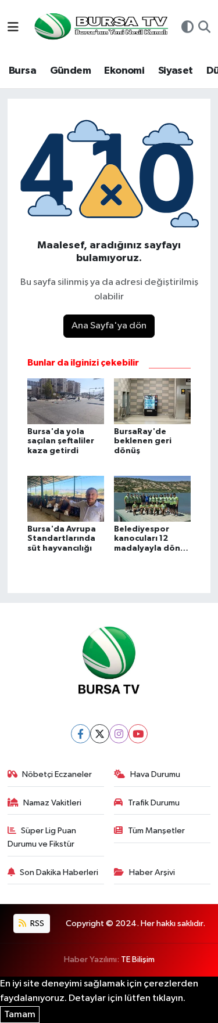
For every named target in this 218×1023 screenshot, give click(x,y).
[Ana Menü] (13, 28)
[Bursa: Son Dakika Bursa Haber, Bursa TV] (100, 27)
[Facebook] (80, 733)
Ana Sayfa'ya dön (109, 326)
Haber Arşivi (152, 872)
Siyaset (175, 71)
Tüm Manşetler (156, 830)
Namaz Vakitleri (52, 802)
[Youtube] (138, 733)
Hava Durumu (155, 774)
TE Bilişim (138, 959)
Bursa (22, 71)
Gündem (70, 71)
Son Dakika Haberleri (59, 872)
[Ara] (204, 28)
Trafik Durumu (154, 802)
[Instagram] (118, 733)
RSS (36, 923)
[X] (99, 733)
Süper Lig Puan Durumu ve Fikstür (42, 837)
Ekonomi (124, 71)
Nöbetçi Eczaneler (57, 774)
